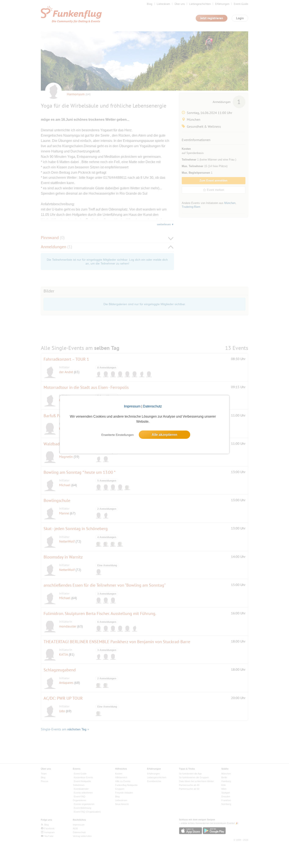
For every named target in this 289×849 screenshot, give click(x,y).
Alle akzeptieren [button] (164, 434)
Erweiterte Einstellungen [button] (117, 434)
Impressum (132, 406)
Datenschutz (152, 406)
